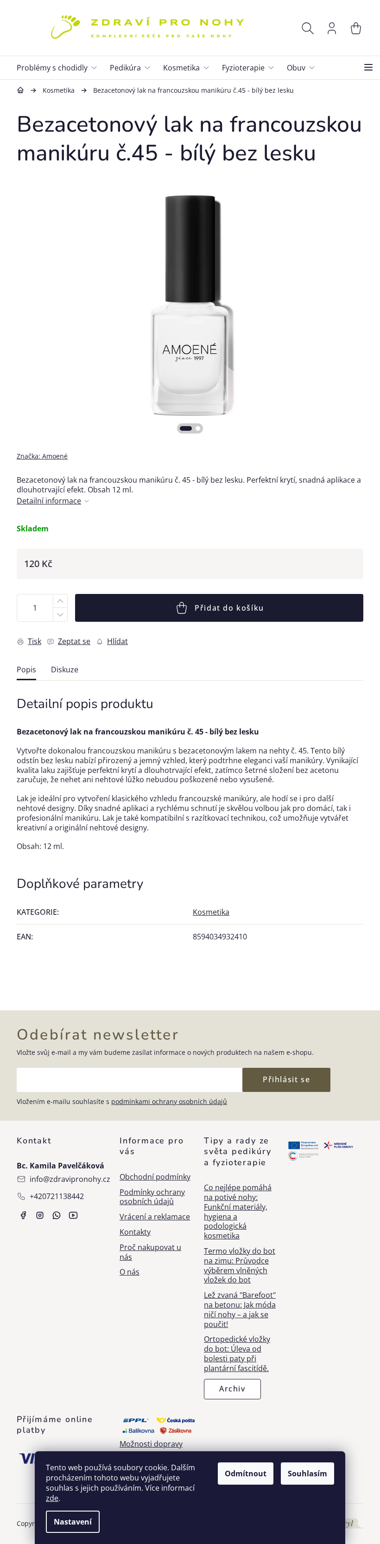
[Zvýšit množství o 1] (60, 601)
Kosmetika (211, 912)
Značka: (42, 456)
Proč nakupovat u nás (150, 1252)
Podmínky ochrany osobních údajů (152, 1197)
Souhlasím (307, 1473)
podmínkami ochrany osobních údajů (169, 1101)
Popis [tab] (26, 670)
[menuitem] (60, 67)
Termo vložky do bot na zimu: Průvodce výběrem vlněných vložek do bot (239, 1265)
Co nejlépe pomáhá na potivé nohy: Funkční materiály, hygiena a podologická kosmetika (238, 1212)
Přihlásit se (286, 1079)
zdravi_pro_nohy (39, 1215)
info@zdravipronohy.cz (70, 1179)
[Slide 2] (198, 428)
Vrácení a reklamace (155, 1217)
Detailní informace (49, 501)
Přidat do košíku (229, 608)
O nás (129, 1272)
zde (52, 1498)
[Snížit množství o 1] (60, 614)
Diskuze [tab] (64, 670)
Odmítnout (245, 1473)
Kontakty (135, 1232)
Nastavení (73, 1522)
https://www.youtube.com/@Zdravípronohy (73, 1215)
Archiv (232, 1389)
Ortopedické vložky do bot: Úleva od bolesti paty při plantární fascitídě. (237, 1353)
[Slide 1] (186, 428)
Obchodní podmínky (155, 1177)
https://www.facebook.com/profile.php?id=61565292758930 (23, 1215)
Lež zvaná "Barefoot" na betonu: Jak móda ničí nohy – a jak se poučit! (240, 1309)
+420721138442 (57, 1196)
